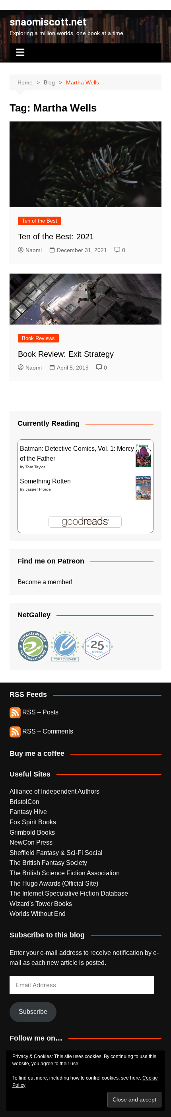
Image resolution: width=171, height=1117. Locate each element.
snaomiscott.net (48, 22)
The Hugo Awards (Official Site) (54, 883)
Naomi (33, 250)
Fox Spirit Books (33, 822)
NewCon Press (31, 842)
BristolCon (24, 801)
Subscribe (33, 1011)
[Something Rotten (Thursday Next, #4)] (143, 487)
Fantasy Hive (28, 811)
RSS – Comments (47, 731)
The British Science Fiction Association (65, 873)
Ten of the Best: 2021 (56, 236)
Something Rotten (45, 481)
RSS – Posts (39, 712)
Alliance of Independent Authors (54, 791)
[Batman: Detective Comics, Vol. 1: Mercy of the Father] (143, 454)
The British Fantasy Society (48, 862)
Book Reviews (38, 338)
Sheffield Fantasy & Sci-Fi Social (56, 852)
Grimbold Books (32, 832)
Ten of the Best (39, 221)
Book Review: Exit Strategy (66, 354)
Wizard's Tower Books (41, 903)
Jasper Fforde (38, 489)
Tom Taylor (35, 467)
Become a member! (44, 582)
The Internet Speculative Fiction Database (69, 893)
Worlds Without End (38, 913)
